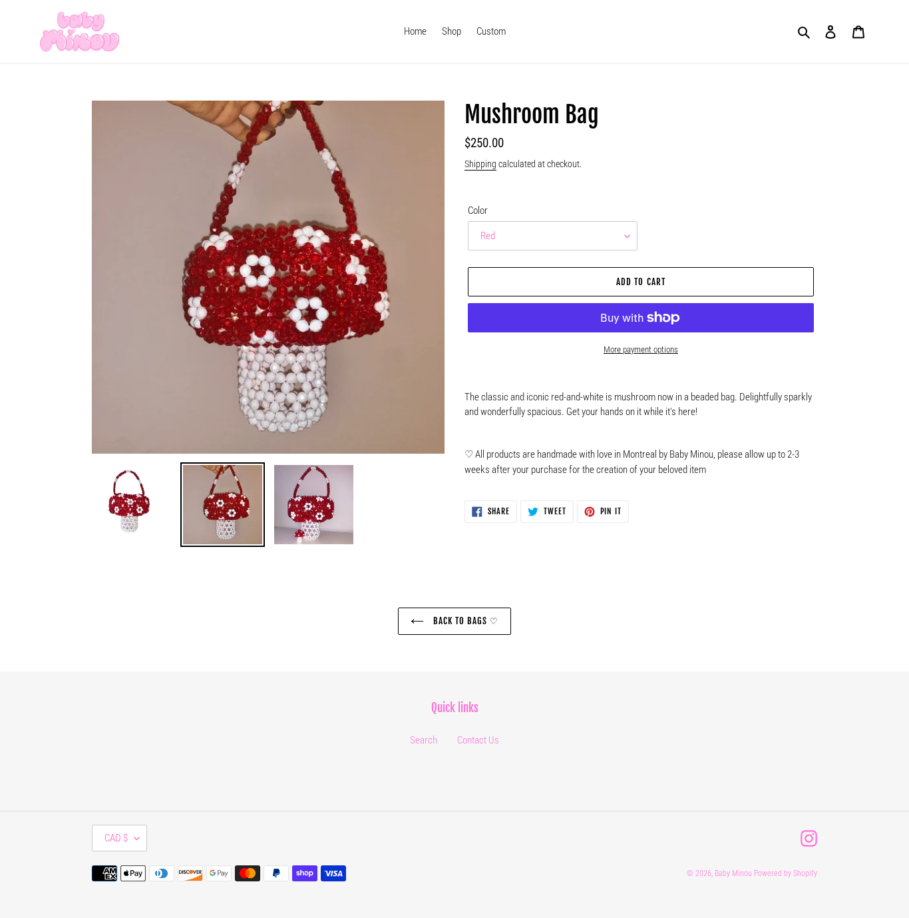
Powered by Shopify (785, 873)
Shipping (480, 164)
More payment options (641, 349)
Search (423, 740)
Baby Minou (733, 873)
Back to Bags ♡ (465, 621)
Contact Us (478, 740)
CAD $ (116, 838)
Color (478, 211)
